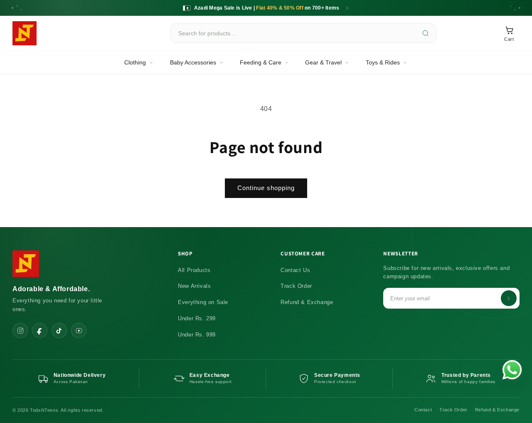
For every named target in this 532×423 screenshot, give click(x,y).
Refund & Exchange (307, 302)
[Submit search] (425, 33)
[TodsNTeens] (24, 33)
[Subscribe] (509, 298)
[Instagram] (20, 330)
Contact (423, 409)
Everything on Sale (203, 302)
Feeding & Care (260, 62)
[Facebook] (39, 330)
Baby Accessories (193, 62)
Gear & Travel (323, 62)
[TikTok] (59, 330)
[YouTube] (78, 330)
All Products (194, 270)
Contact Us (295, 270)
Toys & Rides (383, 62)
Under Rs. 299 (197, 318)
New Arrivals (194, 286)
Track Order (296, 286)
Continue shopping (266, 187)
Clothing (135, 62)
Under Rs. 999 (197, 334)
